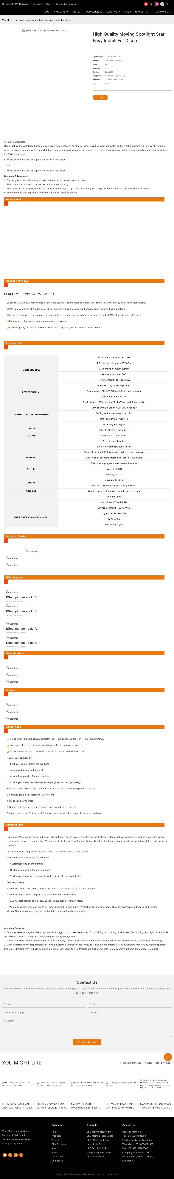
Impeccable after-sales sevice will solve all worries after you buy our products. (45, 745)
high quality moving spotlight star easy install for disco (42, 20)
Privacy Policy (112, 1174)
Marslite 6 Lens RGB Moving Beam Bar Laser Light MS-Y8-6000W (84, 1106)
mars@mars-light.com (140, 1140)
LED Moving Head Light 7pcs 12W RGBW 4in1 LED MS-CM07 (17, 1106)
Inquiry (100, 97)
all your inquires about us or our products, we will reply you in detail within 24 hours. (47, 751)
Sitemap (100, 1174)
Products (148, 1063)
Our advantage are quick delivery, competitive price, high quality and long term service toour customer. (57, 739)
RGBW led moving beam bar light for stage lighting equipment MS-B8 (51, 1106)
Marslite (6, 20)
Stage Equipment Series (130, 1063)
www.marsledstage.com (83, 1174)
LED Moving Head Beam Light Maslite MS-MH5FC (120, 1106)
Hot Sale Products (163, 1063)
